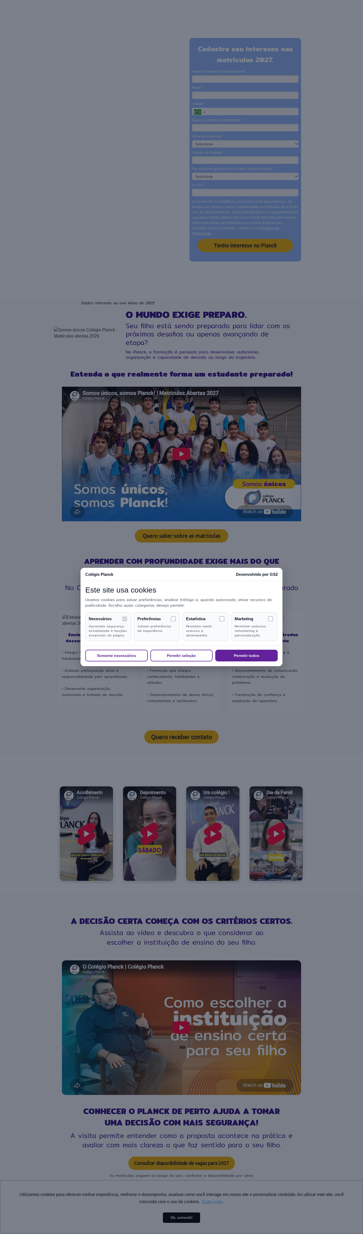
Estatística (195, 618)
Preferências (149, 618)
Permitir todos (246, 655)
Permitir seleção (181, 655)
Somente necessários (116, 655)
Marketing (244, 618)
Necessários (100, 618)
